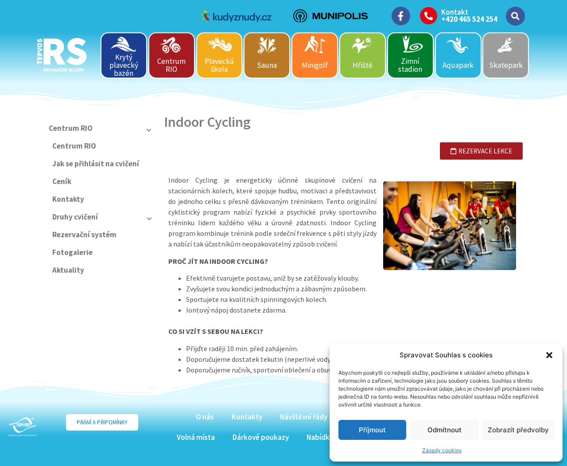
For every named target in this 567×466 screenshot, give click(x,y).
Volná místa (196, 437)
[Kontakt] (428, 15)
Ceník (61, 181)
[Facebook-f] (401, 16)
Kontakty (68, 199)
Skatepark (506, 65)
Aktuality (68, 270)
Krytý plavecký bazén (123, 65)
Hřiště (362, 65)
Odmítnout (444, 430)
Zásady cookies (442, 450)
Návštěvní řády (303, 417)
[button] (549, 355)
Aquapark (458, 65)
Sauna (267, 65)
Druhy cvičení (75, 217)
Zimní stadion (410, 65)
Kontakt (454, 12)
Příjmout (372, 430)
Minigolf (315, 65)
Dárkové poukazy (261, 437)
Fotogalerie (72, 252)
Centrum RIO (171, 65)
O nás (205, 417)
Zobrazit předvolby (518, 430)
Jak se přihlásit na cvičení (95, 163)
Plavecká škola (219, 65)
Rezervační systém (84, 234)
